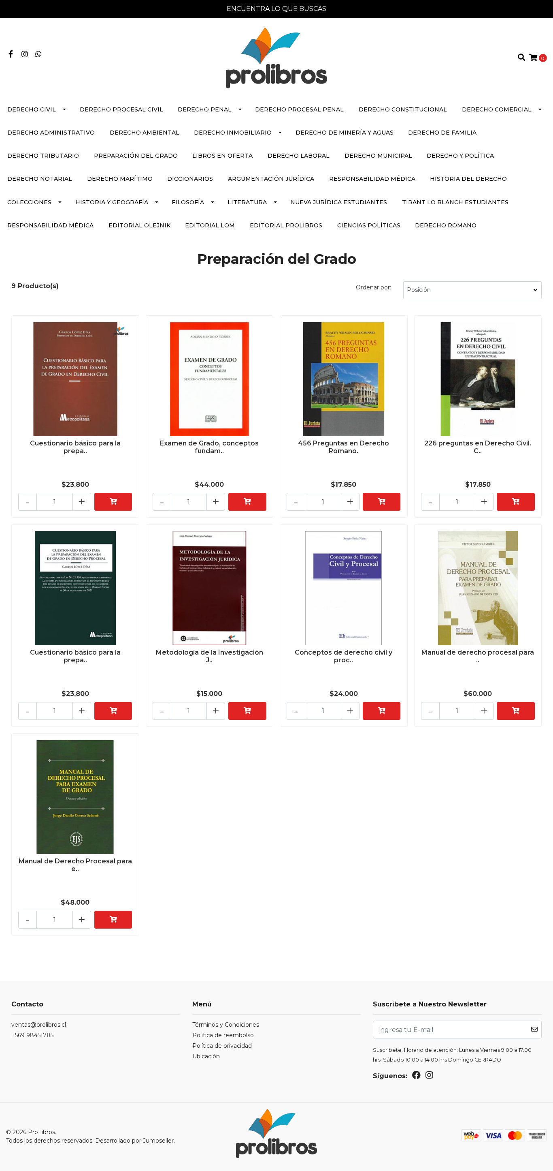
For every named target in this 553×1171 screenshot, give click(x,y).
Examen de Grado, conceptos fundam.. (209, 447)
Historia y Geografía (111, 202)
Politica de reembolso (223, 1035)
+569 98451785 (32, 1035)
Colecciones (29, 202)
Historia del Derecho (468, 178)
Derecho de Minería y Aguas (344, 132)
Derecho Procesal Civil (121, 109)
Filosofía (188, 202)
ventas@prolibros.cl (38, 1024)
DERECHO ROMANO (445, 225)
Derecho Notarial (39, 178)
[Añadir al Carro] (113, 502)
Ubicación (206, 1056)
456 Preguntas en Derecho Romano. (343, 447)
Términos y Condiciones (225, 1024)
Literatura (247, 202)
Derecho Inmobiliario (233, 132)
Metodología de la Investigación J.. (209, 656)
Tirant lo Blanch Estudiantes (455, 202)
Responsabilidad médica (372, 178)
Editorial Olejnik (139, 225)
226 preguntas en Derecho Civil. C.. (477, 447)
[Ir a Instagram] (25, 54)
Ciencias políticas (368, 225)
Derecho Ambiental (144, 132)
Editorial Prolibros (286, 225)
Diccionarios (190, 178)
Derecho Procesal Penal (299, 109)
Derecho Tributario (43, 155)
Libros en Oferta (222, 155)
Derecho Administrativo (51, 132)
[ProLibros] (276, 57)
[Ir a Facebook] (10, 54)
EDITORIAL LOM (210, 225)
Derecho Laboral (299, 155)
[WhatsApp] (38, 54)
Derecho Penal (205, 109)
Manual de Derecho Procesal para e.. (75, 865)
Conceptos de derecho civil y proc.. (343, 656)
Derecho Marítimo (120, 178)
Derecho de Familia (442, 132)
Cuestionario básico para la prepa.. (75, 447)
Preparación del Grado (136, 155)
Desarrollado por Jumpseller (134, 1140)
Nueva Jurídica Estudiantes (338, 202)
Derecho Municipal (378, 155)
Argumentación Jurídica (271, 178)
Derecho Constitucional (403, 109)
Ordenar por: (373, 287)
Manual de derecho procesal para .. (477, 656)
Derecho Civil (31, 109)
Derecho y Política (460, 155)
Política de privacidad (222, 1045)
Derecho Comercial (497, 109)
